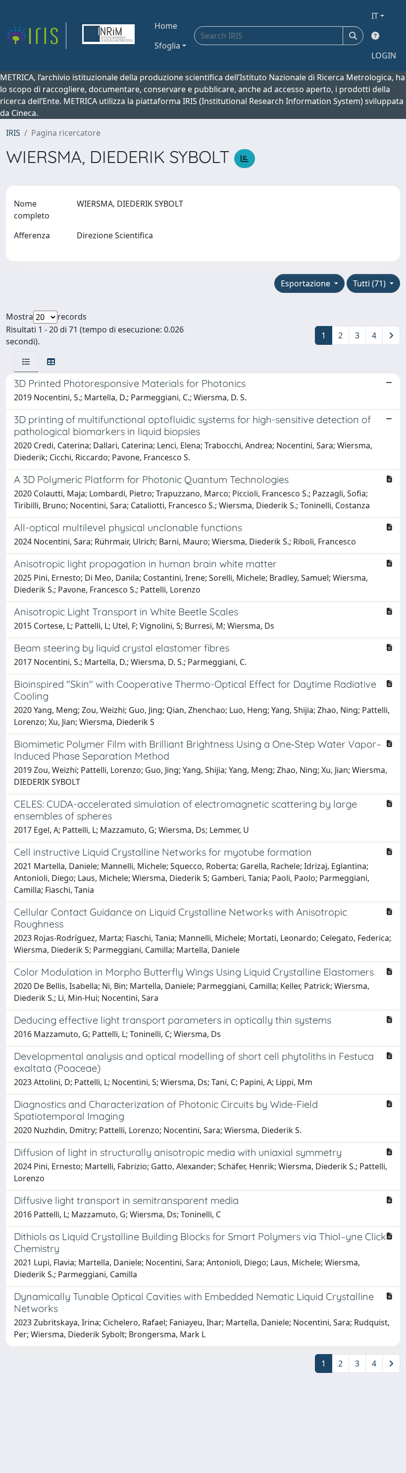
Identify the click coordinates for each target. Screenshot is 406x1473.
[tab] (26, 361)
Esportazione (306, 283)
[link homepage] (36, 35)
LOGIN (383, 55)
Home (165, 25)
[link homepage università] (108, 35)
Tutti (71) (370, 283)
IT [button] (374, 15)
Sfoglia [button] (167, 45)
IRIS (13, 132)
